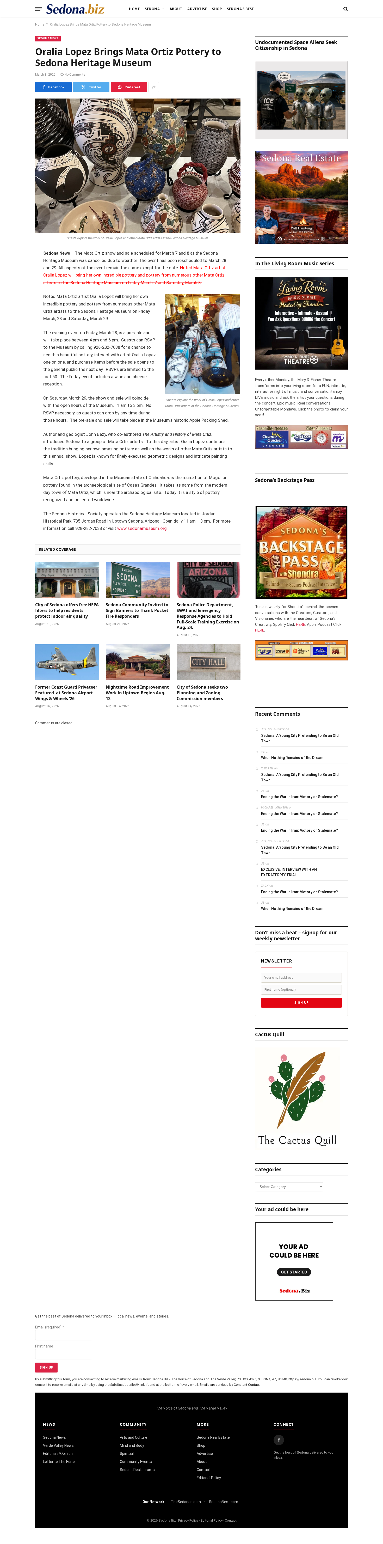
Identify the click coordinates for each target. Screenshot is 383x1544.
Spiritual (127, 1453)
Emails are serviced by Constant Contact (230, 1385)
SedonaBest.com (223, 1502)
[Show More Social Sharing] (154, 87)
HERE (300, 624)
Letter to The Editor (59, 1462)
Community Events (136, 1462)
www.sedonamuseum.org (142, 528)
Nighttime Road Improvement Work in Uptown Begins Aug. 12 (137, 692)
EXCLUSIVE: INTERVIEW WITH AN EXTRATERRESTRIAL (289, 872)
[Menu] (38, 9)
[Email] (17, 320)
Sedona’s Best (240, 9)
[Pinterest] (17, 307)
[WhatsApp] (17, 346)
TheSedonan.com (186, 1502)
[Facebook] (17, 267)
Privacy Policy (188, 1520)
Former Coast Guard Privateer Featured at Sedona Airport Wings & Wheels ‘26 (66, 692)
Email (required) (49, 1327)
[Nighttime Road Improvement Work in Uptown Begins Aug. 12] (138, 662)
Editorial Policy (209, 1478)
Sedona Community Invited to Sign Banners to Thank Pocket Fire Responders (137, 610)
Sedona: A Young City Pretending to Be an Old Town (300, 738)
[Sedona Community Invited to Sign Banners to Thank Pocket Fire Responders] (138, 580)
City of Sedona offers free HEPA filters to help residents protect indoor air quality (67, 610)
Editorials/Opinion (58, 1453)
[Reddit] (17, 333)
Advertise (197, 9)
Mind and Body (132, 1445)
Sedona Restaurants (137, 1470)
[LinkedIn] (17, 293)
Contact (204, 1470)
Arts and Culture (133, 1437)
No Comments (75, 74)
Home (134, 9)
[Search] (345, 9)
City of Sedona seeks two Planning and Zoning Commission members (202, 692)
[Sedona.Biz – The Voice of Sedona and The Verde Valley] (75, 8)
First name (44, 1346)
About (176, 9)
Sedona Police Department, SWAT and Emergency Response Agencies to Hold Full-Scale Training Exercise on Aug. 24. (208, 616)
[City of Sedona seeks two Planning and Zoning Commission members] (208, 662)
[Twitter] (17, 280)
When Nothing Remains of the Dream (292, 758)
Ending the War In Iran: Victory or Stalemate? (299, 797)
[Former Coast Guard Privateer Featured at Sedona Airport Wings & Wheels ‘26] (67, 662)
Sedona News (48, 38)
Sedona (152, 9)
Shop (217, 9)
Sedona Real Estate (213, 1437)
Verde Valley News (58, 1445)
